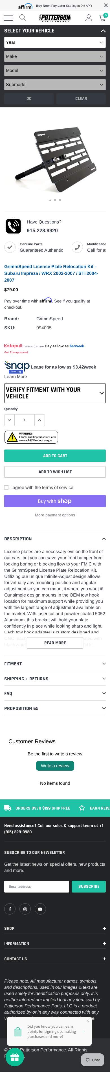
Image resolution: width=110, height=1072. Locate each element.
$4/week (77, 345)
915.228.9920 (42, 230)
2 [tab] (55, 200)
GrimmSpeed (49, 318)
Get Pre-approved (16, 352)
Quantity (11, 409)
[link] (10, 909)
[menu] (8, 18)
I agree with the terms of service (41, 487)
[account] (88, 18)
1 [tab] (50, 200)
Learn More (15, 376)
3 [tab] (60, 200)
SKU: (10, 327)
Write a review (55, 765)
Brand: (11, 318)
